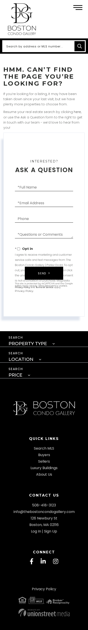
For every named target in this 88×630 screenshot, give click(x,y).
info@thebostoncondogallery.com (44, 511)
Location (21, 359)
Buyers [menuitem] (44, 454)
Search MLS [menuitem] (44, 448)
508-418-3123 (44, 505)
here (77, 112)
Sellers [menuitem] (44, 461)
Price (15, 375)
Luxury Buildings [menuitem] (44, 467)
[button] (79, 46)
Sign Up (50, 531)
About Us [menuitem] (44, 474)
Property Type (28, 343)
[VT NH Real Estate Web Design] (44, 613)
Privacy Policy (24, 291)
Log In (36, 531)
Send (42, 273)
